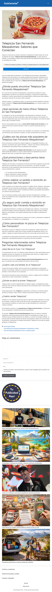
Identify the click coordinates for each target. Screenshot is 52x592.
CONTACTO (26, 69)
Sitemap (26, 583)
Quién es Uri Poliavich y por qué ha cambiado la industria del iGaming (21, 492)
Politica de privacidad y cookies (10, 573)
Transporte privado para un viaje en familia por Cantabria (17, 562)
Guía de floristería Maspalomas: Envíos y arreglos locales (19, 330)
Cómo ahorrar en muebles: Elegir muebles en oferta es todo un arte (20, 527)
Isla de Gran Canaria (9, 326)
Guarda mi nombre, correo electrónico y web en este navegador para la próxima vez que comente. (26, 370)
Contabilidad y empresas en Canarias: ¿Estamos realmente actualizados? (22, 463)
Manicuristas (26, 586)
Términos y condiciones (8, 569)
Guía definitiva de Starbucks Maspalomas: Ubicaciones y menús (21, 328)
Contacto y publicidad (8, 578)
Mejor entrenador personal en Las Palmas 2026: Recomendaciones (20, 428)
